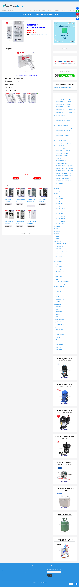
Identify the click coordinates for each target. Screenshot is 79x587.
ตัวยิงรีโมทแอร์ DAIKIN (59, 264)
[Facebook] (77, 8)
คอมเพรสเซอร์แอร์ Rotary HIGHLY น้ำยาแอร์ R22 (63, 150)
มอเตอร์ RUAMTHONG (57, 205)
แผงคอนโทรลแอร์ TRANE (59, 248)
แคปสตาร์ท (57, 296)
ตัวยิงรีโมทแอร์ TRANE (35, 34)
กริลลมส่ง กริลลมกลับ (59, 336)
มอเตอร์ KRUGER (57, 225)
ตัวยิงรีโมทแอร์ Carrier (59, 256)
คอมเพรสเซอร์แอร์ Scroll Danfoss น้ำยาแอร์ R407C (63, 118)
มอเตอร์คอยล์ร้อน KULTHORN (60, 221)
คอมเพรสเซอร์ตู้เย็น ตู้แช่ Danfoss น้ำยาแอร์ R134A (63, 173)
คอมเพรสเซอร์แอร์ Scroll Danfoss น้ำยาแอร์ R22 (63, 117)
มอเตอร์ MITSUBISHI (57, 215)
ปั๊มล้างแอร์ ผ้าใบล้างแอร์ (59, 341)
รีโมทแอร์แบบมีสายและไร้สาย (60, 235)
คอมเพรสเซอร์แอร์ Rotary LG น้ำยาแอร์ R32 (62, 138)
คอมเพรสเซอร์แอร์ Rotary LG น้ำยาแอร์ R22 (62, 135)
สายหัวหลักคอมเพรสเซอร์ (59, 303)
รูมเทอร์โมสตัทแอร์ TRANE (59, 246)
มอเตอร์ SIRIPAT (56, 210)
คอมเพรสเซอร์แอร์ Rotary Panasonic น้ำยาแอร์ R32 (63, 143)
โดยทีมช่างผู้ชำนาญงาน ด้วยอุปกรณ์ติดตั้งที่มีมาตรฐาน (62, 87)
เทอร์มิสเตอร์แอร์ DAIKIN (59, 269)
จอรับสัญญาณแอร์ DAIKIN (60, 268)
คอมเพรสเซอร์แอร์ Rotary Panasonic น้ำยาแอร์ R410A (64, 142)
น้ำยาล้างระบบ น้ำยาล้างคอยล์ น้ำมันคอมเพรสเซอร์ (61, 284)
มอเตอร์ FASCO (56, 200)
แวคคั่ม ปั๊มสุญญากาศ (59, 342)
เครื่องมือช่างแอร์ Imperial (60, 344)
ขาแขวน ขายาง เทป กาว (59, 329)
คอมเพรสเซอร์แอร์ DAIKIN (58, 152)
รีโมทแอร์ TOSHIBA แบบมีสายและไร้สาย (61, 274)
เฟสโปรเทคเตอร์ (58, 301)
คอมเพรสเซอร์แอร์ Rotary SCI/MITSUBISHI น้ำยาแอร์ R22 (64, 127)
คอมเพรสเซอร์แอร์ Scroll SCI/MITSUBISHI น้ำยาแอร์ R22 (64, 123)
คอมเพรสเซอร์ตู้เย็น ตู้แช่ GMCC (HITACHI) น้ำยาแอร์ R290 (64, 170)
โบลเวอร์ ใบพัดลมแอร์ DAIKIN (60, 322)
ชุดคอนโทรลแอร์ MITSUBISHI (58, 278)
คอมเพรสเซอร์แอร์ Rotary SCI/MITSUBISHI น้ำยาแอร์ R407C (65, 132)
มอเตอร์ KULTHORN (57, 220)
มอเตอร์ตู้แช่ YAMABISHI (58, 230)
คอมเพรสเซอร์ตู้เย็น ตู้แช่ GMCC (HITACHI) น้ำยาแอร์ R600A (64, 168)
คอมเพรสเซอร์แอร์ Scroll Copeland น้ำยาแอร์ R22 (63, 99)
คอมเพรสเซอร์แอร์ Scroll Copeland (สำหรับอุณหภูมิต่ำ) (62, 108)
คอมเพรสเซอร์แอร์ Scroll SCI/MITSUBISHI (60, 122)
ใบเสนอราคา (75, 10)
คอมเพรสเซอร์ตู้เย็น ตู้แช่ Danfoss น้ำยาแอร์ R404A (63, 175)
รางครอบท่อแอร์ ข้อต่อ (59, 331)
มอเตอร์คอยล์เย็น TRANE (59, 185)
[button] (24, 23)
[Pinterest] (77, 13)
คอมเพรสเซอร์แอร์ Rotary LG (58, 133)
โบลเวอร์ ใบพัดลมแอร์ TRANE (60, 321)
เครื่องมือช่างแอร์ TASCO (59, 346)
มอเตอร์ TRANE (56, 181)
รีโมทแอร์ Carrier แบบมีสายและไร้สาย (61, 254)
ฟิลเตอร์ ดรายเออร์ (58, 291)
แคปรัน (57, 294)
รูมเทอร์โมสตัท (58, 238)
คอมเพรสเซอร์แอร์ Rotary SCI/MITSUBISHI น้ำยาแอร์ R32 (64, 130)
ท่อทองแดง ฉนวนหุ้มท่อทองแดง (59, 286)
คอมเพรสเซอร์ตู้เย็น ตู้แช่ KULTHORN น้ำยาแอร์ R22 (63, 178)
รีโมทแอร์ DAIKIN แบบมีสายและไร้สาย (61, 263)
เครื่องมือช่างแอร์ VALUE (59, 347)
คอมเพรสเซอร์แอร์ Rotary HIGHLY (59, 148)
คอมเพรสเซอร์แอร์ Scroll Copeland (59, 98)
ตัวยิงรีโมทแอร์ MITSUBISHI (60, 279)
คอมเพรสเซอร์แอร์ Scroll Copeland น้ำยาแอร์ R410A (63, 104)
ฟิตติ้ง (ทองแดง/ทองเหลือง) (60, 332)
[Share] (77, 18)
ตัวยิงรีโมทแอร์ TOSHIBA (59, 276)
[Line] (77, 11)
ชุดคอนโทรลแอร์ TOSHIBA (58, 273)
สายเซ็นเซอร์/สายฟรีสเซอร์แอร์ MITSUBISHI (62, 281)
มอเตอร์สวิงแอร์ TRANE (59, 186)
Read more (8, 204)
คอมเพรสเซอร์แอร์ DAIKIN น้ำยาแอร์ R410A (62, 155)
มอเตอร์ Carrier (56, 188)
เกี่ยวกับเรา (63, 10)
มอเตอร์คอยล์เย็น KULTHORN (60, 223)
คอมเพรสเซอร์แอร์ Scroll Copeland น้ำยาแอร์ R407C (64, 103)
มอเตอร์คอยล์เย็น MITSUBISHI (60, 218)
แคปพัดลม (57, 298)
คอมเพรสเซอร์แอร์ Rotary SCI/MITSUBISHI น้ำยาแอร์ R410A (65, 128)
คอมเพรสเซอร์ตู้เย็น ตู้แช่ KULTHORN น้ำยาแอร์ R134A (64, 180)
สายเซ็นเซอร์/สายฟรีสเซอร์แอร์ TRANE (61, 251)
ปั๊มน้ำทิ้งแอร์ (57, 351)
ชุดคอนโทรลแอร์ (56, 233)
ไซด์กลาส (57, 313)
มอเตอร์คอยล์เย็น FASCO (59, 203)
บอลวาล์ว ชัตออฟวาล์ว (59, 317)
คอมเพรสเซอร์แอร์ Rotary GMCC (59, 145)
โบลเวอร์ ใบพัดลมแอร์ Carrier (60, 324)
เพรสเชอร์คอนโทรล (58, 306)
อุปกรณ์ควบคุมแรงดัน (57, 304)
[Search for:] (65, 52)
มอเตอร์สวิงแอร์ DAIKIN (59, 198)
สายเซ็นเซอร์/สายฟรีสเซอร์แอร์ (60, 240)
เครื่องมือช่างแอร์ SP (59, 349)
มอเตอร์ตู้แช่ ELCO (57, 231)
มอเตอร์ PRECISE (57, 226)
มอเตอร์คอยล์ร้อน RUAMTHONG (60, 206)
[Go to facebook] (76, 584)
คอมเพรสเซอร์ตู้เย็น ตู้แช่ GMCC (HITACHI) (60, 163)
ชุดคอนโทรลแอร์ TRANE (58, 241)
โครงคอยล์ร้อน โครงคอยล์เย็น (60, 327)
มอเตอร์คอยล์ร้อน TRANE (59, 183)
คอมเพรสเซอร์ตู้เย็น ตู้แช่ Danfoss (59, 172)
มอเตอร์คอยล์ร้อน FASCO (59, 201)
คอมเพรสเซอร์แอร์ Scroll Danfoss (59, 115)
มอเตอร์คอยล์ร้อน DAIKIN (59, 195)
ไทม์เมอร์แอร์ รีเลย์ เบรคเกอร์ (60, 299)
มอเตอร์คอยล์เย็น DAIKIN (59, 196)
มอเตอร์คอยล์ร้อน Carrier (59, 190)
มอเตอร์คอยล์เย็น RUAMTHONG (60, 208)
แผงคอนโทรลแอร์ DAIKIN (59, 266)
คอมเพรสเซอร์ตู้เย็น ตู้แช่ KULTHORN (59, 176)
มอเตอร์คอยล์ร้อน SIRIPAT (59, 211)
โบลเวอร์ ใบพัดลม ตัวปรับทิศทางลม (61, 326)
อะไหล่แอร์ (50, 10)
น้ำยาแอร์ (55, 283)
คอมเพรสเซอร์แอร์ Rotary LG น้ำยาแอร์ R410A (62, 137)
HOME (31, 10)
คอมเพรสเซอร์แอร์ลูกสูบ (58, 158)
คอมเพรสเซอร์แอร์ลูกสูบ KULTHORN (61, 162)
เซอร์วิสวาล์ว (57, 309)
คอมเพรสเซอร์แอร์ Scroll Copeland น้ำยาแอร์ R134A (63, 101)
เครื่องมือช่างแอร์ (57, 337)
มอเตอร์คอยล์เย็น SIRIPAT (59, 213)
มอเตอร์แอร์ (44, 10)
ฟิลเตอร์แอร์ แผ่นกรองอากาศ (60, 334)
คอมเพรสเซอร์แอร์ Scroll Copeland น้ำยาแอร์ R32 (63, 106)
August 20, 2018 (26, 233)
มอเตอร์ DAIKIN (56, 193)
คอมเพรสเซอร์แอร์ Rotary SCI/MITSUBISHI (61, 125)
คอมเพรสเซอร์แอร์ (37, 10)
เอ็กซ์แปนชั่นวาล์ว (58, 308)
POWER (31, 233)
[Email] (77, 16)
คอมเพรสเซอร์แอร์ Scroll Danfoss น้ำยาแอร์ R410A (63, 120)
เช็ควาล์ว (57, 316)
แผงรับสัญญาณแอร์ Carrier (60, 259)
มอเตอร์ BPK (56, 228)
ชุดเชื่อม (57, 339)
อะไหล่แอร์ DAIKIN (57, 10)
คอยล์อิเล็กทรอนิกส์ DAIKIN (60, 271)
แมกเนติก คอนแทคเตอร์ (59, 293)
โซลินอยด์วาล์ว (58, 314)
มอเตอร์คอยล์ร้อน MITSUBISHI (60, 216)
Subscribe (49, 575)
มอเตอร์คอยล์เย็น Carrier (59, 191)
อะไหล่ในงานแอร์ (56, 289)
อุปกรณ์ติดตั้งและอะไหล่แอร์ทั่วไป (59, 319)
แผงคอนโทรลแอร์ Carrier (59, 258)
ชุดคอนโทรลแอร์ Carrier (58, 253)
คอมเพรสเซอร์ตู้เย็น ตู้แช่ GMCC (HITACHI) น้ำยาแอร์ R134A (64, 165)
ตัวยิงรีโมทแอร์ (58, 236)
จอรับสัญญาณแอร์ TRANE (60, 249)
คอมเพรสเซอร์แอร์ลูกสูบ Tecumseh (61, 160)
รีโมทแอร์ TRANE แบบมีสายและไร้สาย (61, 243)
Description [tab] (8, 45)
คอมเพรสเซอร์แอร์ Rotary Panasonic (60, 140)
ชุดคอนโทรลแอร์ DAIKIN (58, 261)
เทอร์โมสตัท (56, 288)
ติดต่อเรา (69, 10)
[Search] (76, 52)
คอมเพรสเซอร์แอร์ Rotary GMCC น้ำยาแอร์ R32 (63, 147)
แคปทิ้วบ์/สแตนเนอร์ (59, 311)
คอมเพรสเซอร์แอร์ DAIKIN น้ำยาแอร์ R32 (62, 157)
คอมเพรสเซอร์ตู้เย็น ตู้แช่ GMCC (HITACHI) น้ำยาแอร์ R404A (64, 167)
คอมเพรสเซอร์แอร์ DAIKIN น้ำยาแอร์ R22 (62, 153)
